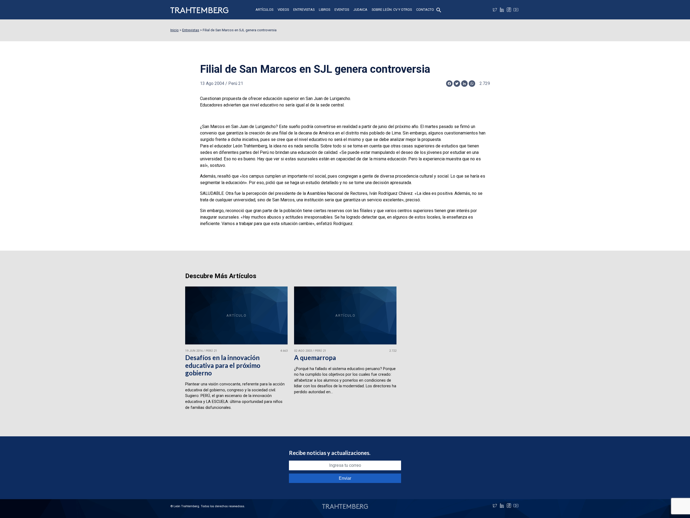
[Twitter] (495, 10)
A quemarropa (315, 357)
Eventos (341, 10)
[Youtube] (515, 10)
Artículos (264, 10)
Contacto (425, 10)
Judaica (360, 10)
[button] (438, 9)
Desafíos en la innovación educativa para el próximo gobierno (222, 365)
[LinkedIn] (502, 10)
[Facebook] (509, 10)
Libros (324, 10)
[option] (236, 350)
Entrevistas (304, 10)
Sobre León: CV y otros (392, 10)
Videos (283, 10)
